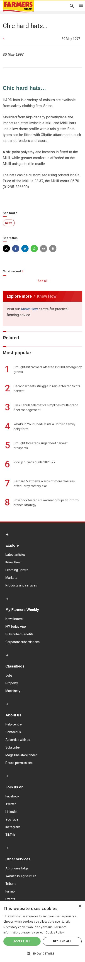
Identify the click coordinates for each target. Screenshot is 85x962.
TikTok (10, 835)
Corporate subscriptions (22, 642)
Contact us (13, 732)
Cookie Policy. (55, 932)
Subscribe (12, 747)
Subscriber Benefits (19, 634)
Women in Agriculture (20, 876)
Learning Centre (16, 570)
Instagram (12, 827)
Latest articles (15, 554)
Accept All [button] (22, 941)
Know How (29, 309)
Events (10, 899)
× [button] (80, 906)
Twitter (10, 804)
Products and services (21, 585)
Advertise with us (17, 740)
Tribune (10, 883)
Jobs (8, 675)
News (8, 223)
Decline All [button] (62, 941)
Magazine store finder (21, 755)
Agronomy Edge (17, 868)
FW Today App (15, 626)
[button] (42, 953)
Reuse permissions (19, 763)
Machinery (12, 691)
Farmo (10, 891)
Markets (11, 577)
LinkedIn (11, 812)
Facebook (12, 796)
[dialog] (42, 931)
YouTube (11, 819)
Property (11, 683)
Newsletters (14, 619)
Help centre (13, 724)
